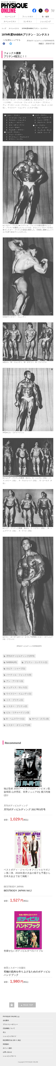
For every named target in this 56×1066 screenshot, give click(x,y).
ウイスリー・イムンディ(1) (18, 693)
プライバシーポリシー (10, 1024)
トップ (4, 28)
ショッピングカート (9, 1056)
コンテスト (27, 22)
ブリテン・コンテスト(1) (35, 662)
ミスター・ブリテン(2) (16, 706)
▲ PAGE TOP (27, 1005)
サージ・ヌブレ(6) (40, 719)
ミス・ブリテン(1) (14, 700)
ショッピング (45, 22)
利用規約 (6, 1044)
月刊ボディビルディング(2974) (20, 656)
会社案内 (6, 1020)
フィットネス (27, 17)
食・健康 (45, 17)
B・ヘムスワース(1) (15, 719)
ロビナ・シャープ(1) (15, 668)
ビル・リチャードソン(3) (17, 712)
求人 (4, 1032)
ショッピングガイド (9, 1036)
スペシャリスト (10, 22)
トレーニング (10, 17)
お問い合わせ (7, 1052)
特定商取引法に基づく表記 (12, 1040)
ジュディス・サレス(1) (16, 687)
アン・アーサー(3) (14, 681)
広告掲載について (9, 1028)
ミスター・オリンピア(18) (18, 725)
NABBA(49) (11, 662)
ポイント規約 (7, 1048)
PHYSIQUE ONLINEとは (11, 1016)
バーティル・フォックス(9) (18, 675)
